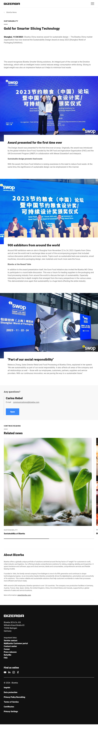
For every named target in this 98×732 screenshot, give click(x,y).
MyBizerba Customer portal (16, 643)
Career (7, 649)
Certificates (9, 706)
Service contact (10, 640)
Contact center (10, 646)
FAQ (5, 657)
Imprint (7, 687)
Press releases (10, 652)
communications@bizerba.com (26, 402)
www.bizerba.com (24, 595)
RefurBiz (7, 655)
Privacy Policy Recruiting (14, 697)
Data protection (10, 692)
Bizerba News (11, 12)
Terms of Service (11, 702)
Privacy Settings (11, 711)
